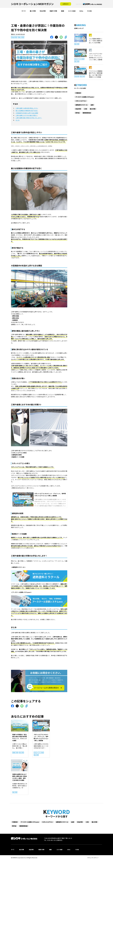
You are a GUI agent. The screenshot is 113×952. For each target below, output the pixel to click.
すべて (24, 11)
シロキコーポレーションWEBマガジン (32, 4)
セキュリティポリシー (93, 857)
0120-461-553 (51, 840)
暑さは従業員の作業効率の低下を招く (27, 111)
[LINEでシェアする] (61, 37)
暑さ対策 (33, 11)
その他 (89, 11)
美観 (62, 11)
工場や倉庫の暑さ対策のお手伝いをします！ (29, 118)
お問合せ (66, 4)
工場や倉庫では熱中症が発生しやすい (27, 108)
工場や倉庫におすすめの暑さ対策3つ (26, 115)
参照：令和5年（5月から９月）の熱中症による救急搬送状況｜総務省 (31, 146)
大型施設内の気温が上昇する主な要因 (27, 113)
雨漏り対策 (53, 11)
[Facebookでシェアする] (51, 37)
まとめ (18, 120)
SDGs (81, 11)
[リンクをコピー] (65, 37)
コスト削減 (71, 11)
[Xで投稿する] (56, 37)
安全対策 (43, 11)
